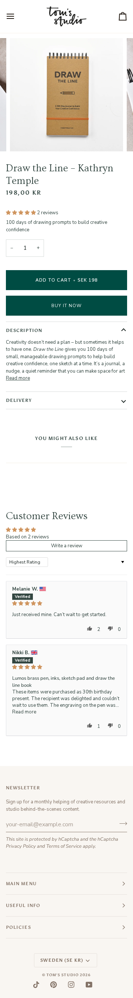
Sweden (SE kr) (61, 960)
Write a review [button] (66, 545)
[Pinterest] (53, 984)
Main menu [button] (21, 883)
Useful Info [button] (23, 905)
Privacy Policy (21, 846)
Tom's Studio (63, 975)
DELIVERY (19, 400)
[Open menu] (17, 16)
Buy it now (66, 306)
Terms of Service (64, 846)
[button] (21, 212)
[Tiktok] (36, 984)
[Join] (121, 823)
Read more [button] (24, 712)
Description (24, 330)
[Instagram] (71, 984)
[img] (66, 603)
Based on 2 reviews (27, 537)
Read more (18, 378)
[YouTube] (89, 984)
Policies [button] (18, 927)
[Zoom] (23, 137)
